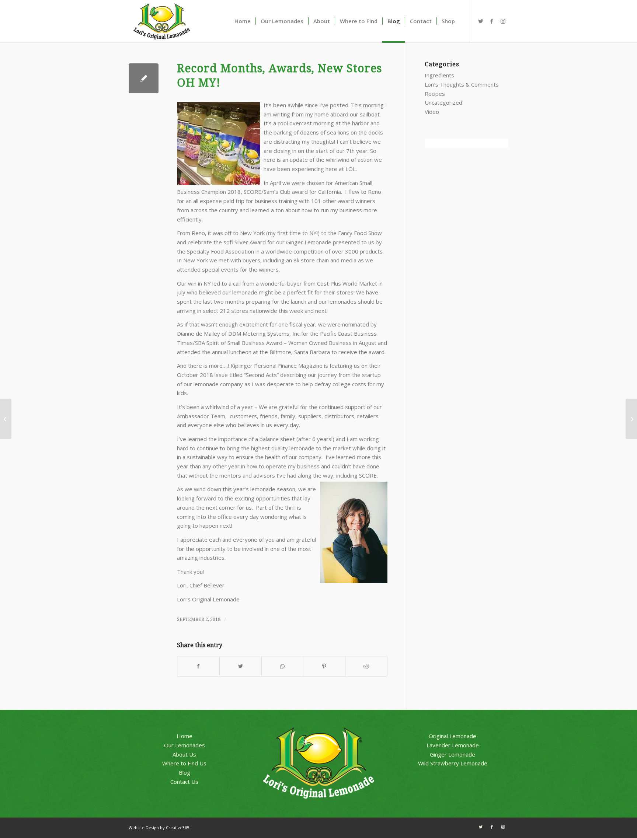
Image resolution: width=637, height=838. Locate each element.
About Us (184, 754)
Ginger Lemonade (452, 754)
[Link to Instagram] (502, 21)
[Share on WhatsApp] (282, 666)
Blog (184, 772)
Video (432, 111)
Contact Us (184, 781)
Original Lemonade (452, 736)
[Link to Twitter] (480, 21)
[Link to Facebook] (491, 21)
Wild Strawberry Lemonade (452, 763)
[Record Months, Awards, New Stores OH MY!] (144, 78)
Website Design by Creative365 (159, 827)
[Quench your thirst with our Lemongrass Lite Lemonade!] (5, 419)
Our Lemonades (184, 745)
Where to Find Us (184, 763)
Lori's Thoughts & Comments (462, 84)
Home (184, 736)
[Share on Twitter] (240, 666)
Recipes (435, 93)
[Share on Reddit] (366, 666)
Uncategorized (443, 102)
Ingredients (439, 75)
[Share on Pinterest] (324, 666)
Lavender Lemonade (453, 745)
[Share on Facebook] (198, 666)
